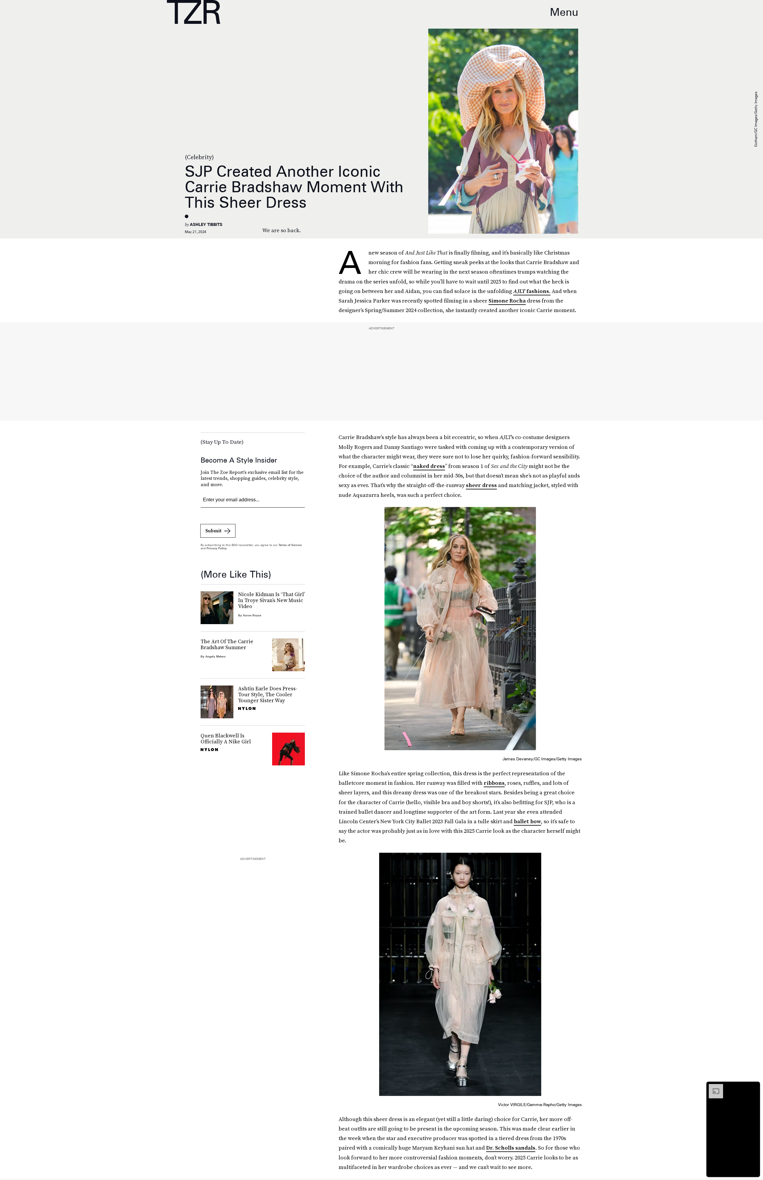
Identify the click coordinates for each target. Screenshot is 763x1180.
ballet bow (527, 821)
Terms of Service (290, 545)
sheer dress (481, 485)
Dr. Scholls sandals (510, 1147)
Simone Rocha (507, 300)
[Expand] (713, 1087)
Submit (213, 530)
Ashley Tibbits (206, 224)
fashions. (531, 291)
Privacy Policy (217, 548)
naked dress (429, 466)
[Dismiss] (753, 1087)
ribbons (494, 783)
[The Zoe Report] (193, 12)
